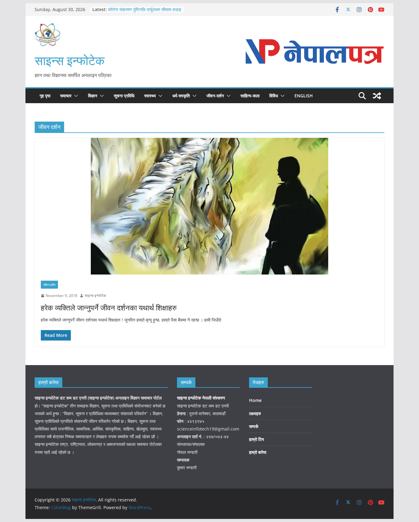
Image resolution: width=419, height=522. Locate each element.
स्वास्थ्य (150, 96)
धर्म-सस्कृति (181, 96)
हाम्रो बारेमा (257, 452)
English (303, 96)
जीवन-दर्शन (215, 96)
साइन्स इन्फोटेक (70, 60)
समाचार (65, 96)
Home (255, 400)
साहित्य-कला (249, 96)
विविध (273, 96)
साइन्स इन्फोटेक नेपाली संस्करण (201, 398)
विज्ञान (92, 96)
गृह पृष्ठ (45, 96)
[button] (74, 96)
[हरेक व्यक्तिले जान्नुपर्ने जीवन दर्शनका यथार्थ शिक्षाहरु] (209, 206)
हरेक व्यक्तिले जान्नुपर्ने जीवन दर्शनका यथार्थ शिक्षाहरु (109, 307)
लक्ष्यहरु (255, 413)
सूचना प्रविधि (124, 96)
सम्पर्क (253, 426)
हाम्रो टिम (256, 439)
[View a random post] (377, 95)
